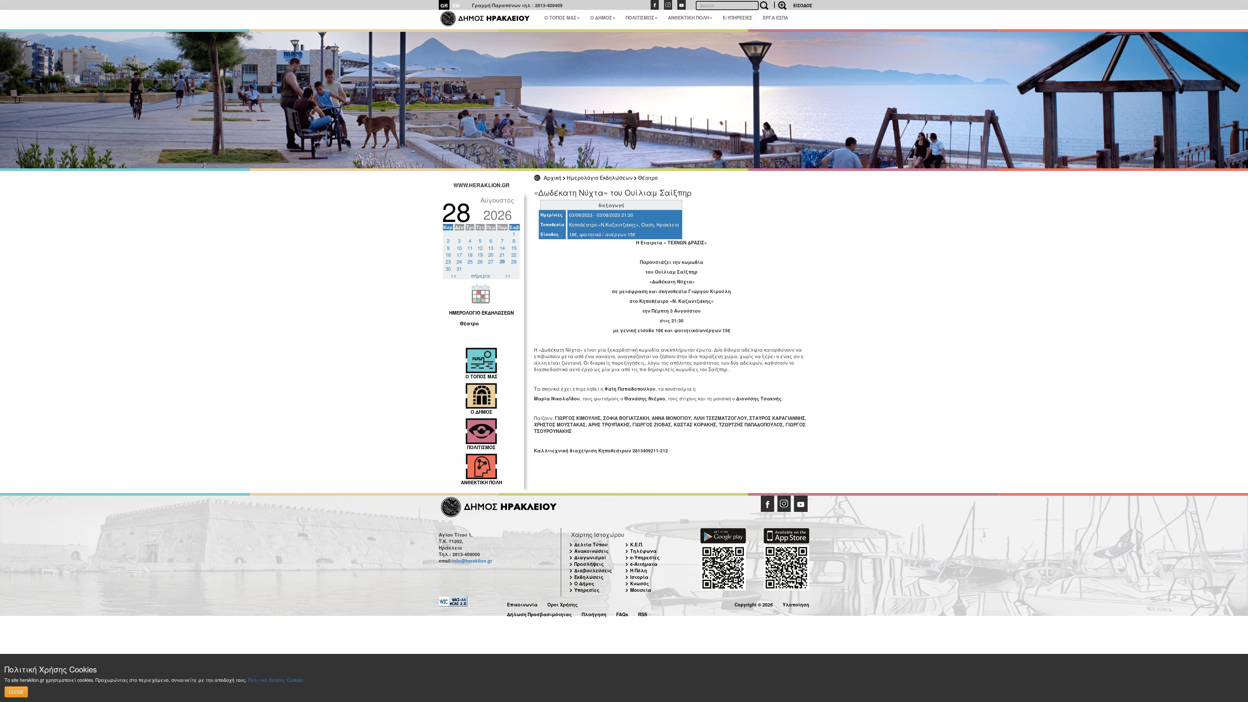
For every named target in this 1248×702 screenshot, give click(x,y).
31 (459, 268)
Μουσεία (640, 590)
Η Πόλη (638, 570)
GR (444, 5)
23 (448, 261)
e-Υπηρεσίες (645, 557)
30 (448, 268)
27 (490, 261)
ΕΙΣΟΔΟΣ (802, 5)
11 (470, 247)
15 (513, 247)
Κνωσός (639, 583)
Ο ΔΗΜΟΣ (601, 17)
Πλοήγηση (594, 613)
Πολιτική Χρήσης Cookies (275, 680)
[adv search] (780, 5)
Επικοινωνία (522, 603)
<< (454, 275)
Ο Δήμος (584, 583)
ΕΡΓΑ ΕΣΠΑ (775, 17)
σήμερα (480, 275)
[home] (489, 19)
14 (502, 247)
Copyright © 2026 (753, 603)
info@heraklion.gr (472, 560)
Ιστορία (639, 577)
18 (470, 254)
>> (508, 275)
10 (459, 247)
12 (480, 247)
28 (502, 261)
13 (490, 247)
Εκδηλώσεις (589, 577)
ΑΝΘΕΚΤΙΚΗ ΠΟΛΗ (688, 17)
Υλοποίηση (796, 603)
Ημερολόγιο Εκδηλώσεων (599, 177)
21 (502, 254)
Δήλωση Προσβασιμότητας (539, 613)
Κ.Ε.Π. (636, 544)
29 (513, 261)
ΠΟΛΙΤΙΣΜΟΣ (640, 17)
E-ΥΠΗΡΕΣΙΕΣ (737, 17)
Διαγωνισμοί (590, 557)
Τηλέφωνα (643, 551)
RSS (642, 613)
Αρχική (552, 177)
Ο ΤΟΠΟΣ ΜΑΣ (560, 17)
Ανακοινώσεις (591, 551)
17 (459, 254)
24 (459, 261)
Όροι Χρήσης (562, 603)
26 (480, 261)
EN (456, 5)
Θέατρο (648, 177)
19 (480, 254)
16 (448, 254)
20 (490, 254)
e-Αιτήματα (643, 564)
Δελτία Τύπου (591, 544)
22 (513, 254)
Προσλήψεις (589, 564)
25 (470, 261)
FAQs (622, 613)
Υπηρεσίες (587, 590)
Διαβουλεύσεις (593, 570)
